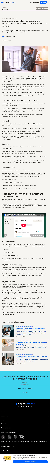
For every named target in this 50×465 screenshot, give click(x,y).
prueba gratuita (5, 314)
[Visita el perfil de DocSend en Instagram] (28, 407)
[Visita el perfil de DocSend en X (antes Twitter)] (23, 407)
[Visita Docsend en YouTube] (18, 407)
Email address (25, 382)
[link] (36, 2)
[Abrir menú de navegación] (48, 2)
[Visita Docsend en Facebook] (26, 407)
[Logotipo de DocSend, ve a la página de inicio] (8, 2)
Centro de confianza (42, 441)
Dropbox (14, 432)
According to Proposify (38, 87)
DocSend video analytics (13, 204)
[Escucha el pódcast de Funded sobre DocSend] (31, 407)
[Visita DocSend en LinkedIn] (21, 407)
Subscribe (25, 392)
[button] (30, 461)
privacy (30, 388)
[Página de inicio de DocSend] (25, 404)
